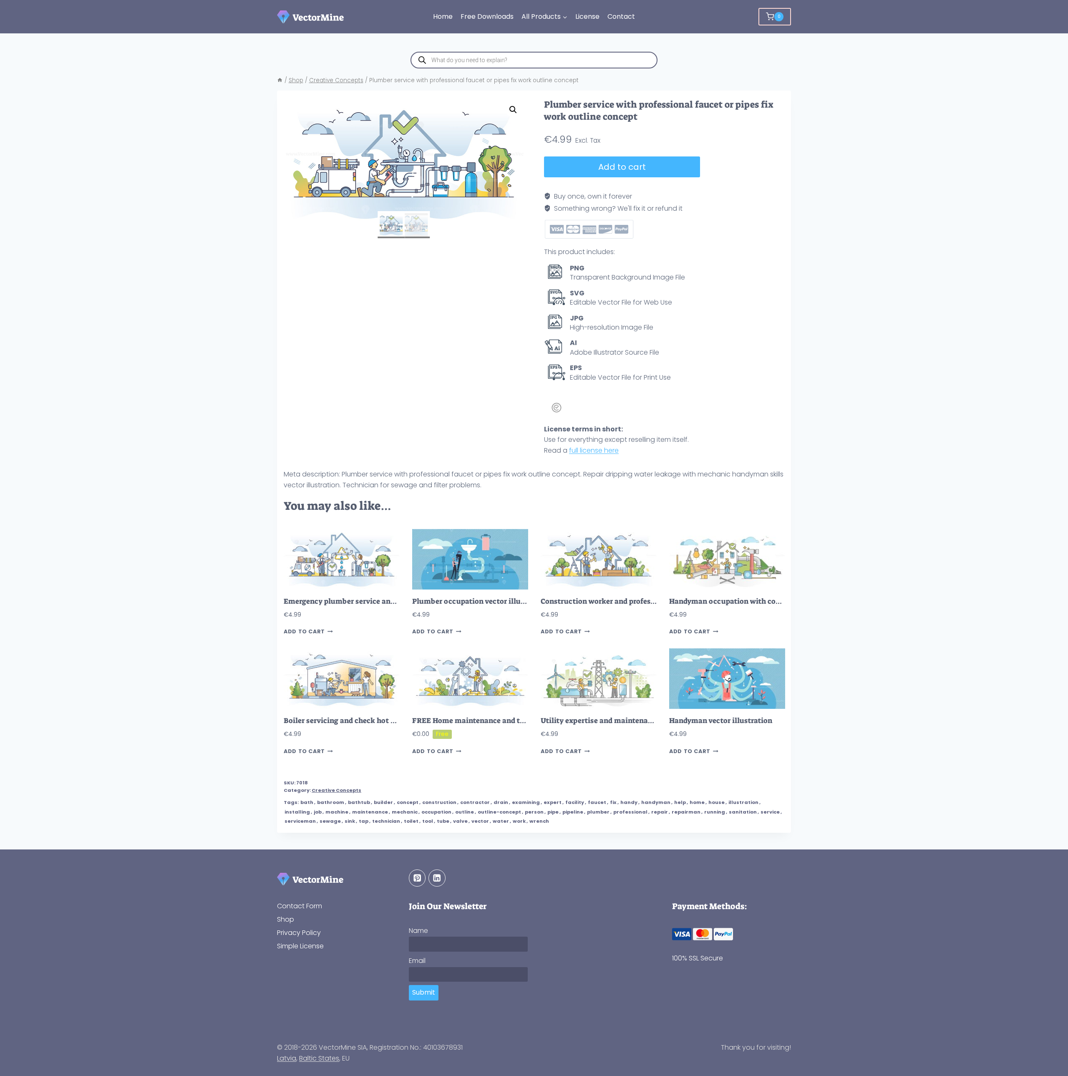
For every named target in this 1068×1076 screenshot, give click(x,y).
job (318, 812)
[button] (513, 109)
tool (427, 821)
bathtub (359, 802)
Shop (285, 919)
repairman (686, 812)
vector (480, 821)
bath (306, 802)
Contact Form (299, 906)
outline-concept (499, 812)
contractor (475, 802)
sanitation (743, 812)
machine (336, 812)
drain (501, 802)
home (697, 802)
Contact (621, 16)
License (587, 16)
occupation (436, 812)
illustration (743, 802)
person (534, 812)
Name (418, 930)
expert (553, 802)
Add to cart (622, 167)
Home (443, 16)
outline (464, 812)
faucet (597, 802)
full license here (594, 450)
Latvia (286, 1058)
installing (297, 812)
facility (574, 802)
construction (439, 802)
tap (363, 821)
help (680, 802)
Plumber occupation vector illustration (480, 601)
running (714, 812)
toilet (411, 821)
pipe (553, 812)
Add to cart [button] (304, 631)
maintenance (370, 812)
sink (350, 821)
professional (630, 812)
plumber (598, 812)
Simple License (300, 946)
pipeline (572, 812)
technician (386, 821)
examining (526, 802)
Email (417, 960)
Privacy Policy (299, 932)
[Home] (280, 80)
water (501, 821)
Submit (423, 992)
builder (383, 802)
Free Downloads (487, 16)
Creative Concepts (336, 790)
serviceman (300, 821)
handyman (655, 802)
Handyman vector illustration (720, 721)
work (519, 821)
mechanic (405, 812)
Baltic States (319, 1058)
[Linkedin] (437, 878)
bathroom (330, 802)
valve (460, 821)
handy (628, 802)
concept (407, 802)
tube (443, 821)
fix (613, 802)
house (716, 802)
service (770, 812)
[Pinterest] (417, 878)
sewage (330, 821)
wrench (539, 821)
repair (659, 812)
